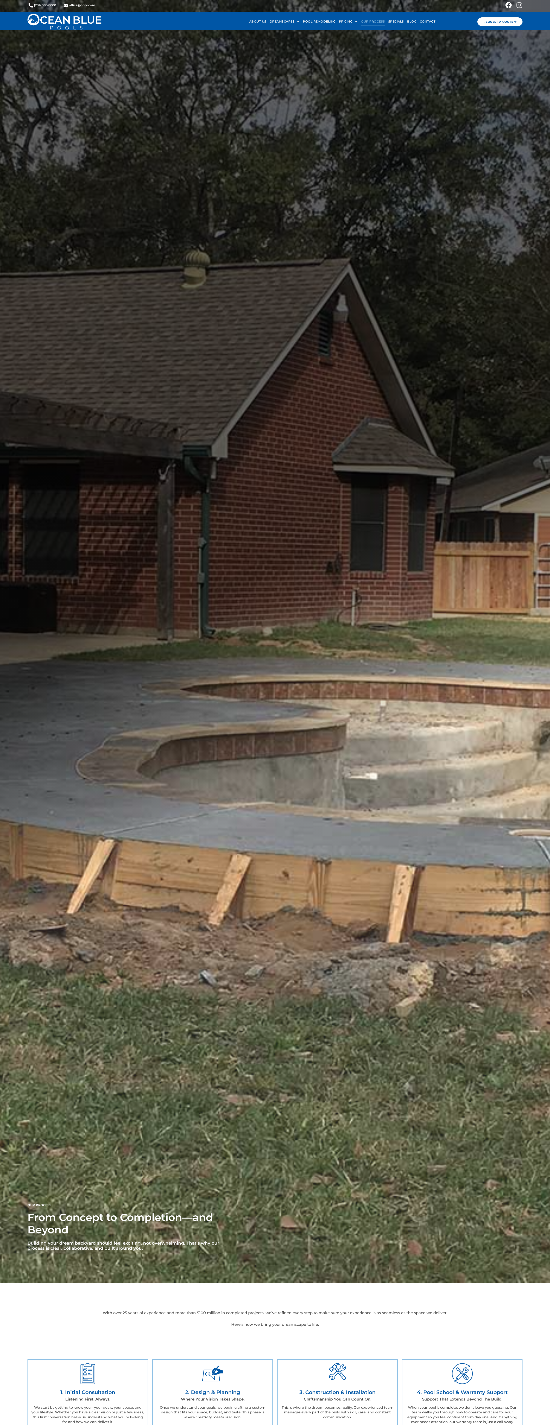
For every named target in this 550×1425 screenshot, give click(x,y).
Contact (427, 21)
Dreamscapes (282, 21)
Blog (412, 21)
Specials (396, 21)
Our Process (373, 21)
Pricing (346, 21)
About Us (257, 21)
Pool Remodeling (319, 21)
